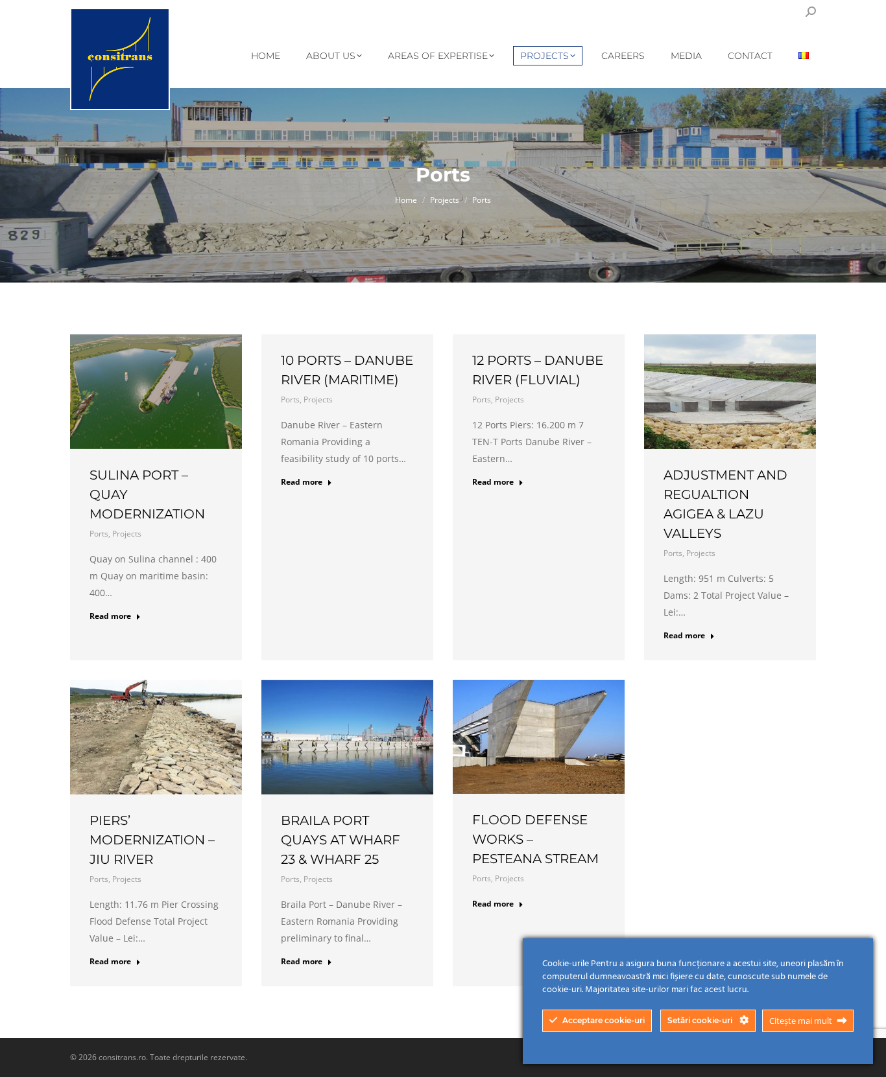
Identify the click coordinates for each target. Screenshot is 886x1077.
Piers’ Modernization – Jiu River (152, 840)
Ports (99, 533)
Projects (126, 533)
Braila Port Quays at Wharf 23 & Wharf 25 (340, 840)
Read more (110, 616)
